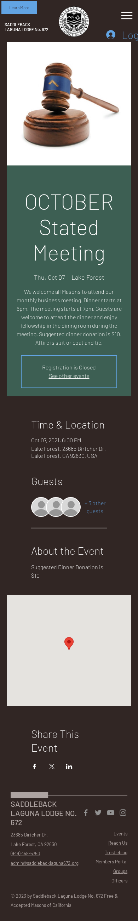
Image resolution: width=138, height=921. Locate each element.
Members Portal (111, 861)
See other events (69, 375)
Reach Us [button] (117, 843)
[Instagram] (123, 812)
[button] (19, 7)
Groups (120, 871)
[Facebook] (85, 812)
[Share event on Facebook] (34, 766)
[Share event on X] (51, 766)
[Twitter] (98, 812)
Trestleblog (116, 852)
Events (120, 834)
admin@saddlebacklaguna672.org (45, 863)
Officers (119, 881)
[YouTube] (110, 812)
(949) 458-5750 (25, 853)
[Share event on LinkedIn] (69, 766)
